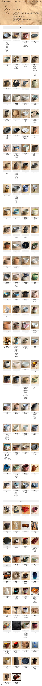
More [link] (37, 1)
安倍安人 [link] (33, 1)
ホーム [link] (16, 1)
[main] (25, 14)
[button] (41, 1)
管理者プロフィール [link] (22, 1)
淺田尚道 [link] (28, 1)
